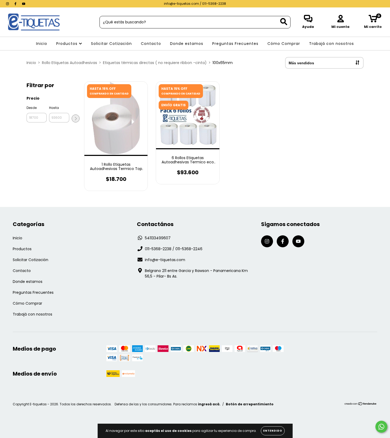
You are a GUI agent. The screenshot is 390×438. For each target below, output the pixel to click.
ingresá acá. (209, 404)
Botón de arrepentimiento (250, 404)
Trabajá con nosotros (331, 43)
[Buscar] (284, 21)
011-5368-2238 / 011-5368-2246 (173, 249)
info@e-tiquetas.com (165, 259)
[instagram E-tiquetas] (8, 3)
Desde (32, 107)
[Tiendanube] (360, 404)
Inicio (41, 43)
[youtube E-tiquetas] (23, 3)
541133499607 (158, 238)
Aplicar (76, 118)
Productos (67, 43)
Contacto (151, 43)
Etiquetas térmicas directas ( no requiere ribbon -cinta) (155, 62)
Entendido (272, 431)
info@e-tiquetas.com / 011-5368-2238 (195, 3)
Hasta (54, 107)
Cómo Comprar (283, 43)
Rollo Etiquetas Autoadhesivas (69, 62)
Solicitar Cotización (111, 43)
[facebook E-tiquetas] (16, 3)
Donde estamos (186, 43)
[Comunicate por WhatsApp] (381, 427)
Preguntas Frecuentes (235, 43)
